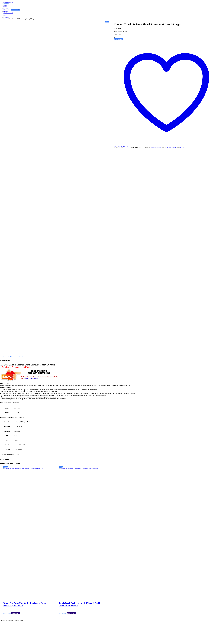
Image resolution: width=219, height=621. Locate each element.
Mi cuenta (6, 5)
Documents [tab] (25, 433)
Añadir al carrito (118, 39)
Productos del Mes (8, 2)
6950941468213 (171, 147)
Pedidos (5, 8)
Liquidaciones (7, 10)
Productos (6, 3)
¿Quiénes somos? (8, 13)
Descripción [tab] (6, 433)
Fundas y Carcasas (156, 147)
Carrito (5, 6)
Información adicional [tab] (16, 433)
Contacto (5, 11)
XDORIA (183, 147)
